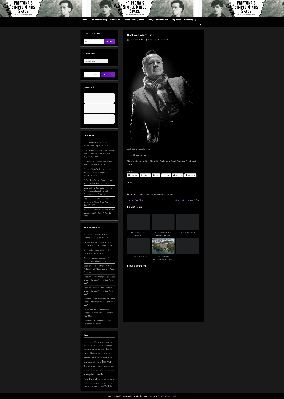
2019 (105, 342)
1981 (89, 342)
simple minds (94, 374)
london (90, 366)
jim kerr (147, 194)
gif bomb (110, 357)
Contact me (115, 20)
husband (133, 194)
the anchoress (88, 383)
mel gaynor (107, 366)
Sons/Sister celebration (158, 20)
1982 (94, 342)
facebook (87, 357)
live (85, 366)
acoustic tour (92, 346)
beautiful (108, 346)
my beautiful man (157, 194)
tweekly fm (103, 383)
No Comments (163, 40)
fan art (95, 357)
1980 (85, 342)
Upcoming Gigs (190, 20)
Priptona (151, 40)
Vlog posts (176, 20)
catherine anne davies (98, 349)
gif (106, 357)
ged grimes (101, 357)
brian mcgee (87, 349)
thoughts (96, 383)
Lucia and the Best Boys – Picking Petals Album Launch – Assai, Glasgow (98, 191)
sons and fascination (105, 379)
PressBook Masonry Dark (167, 396)
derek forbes (106, 353)
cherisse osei (96, 353)
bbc (103, 346)
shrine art (111, 370)
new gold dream (90, 370)
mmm (112, 366)
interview (97, 362)
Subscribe (108, 74)
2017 (98, 342)
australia (99, 346)
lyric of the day (98, 366)
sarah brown (103, 370)
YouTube (108, 386)
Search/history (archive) (134, 20)
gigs (85, 362)
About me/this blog (98, 20)
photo (98, 370)
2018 (102, 342)
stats (113, 379)
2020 (110, 342)
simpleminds (168, 194)
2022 (85, 346)
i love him (140, 194)
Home (84, 20)
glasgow (89, 362)
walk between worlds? (96, 386)
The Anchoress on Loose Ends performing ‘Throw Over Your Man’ (99, 280)
